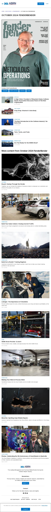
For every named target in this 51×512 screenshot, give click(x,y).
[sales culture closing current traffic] (25, 207)
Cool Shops (17, 108)
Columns (4, 182)
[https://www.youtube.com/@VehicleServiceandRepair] (27, 493)
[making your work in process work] (25, 362)
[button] (3, 4)
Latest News (5, 454)
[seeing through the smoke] (25, 167)
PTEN (39, 499)
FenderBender (16, 11)
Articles (16, 97)
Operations (17, 119)
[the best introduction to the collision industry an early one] (7, 122)
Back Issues (8, 11)
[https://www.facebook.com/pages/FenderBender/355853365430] (23, 493)
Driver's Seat (17, 140)
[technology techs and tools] (7, 133)
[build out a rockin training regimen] (25, 245)
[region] (25, 507)
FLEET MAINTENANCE (14, 499)
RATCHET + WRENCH (25, 499)
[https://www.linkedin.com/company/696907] (25, 493)
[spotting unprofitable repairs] (25, 401)
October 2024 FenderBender (9, 88)
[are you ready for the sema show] (7, 143)
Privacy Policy (44, 505)
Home (3, 11)
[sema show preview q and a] (25, 324)
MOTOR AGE (34, 499)
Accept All (25, 509)
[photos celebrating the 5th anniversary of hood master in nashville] (25, 439)
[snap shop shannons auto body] (7, 111)
